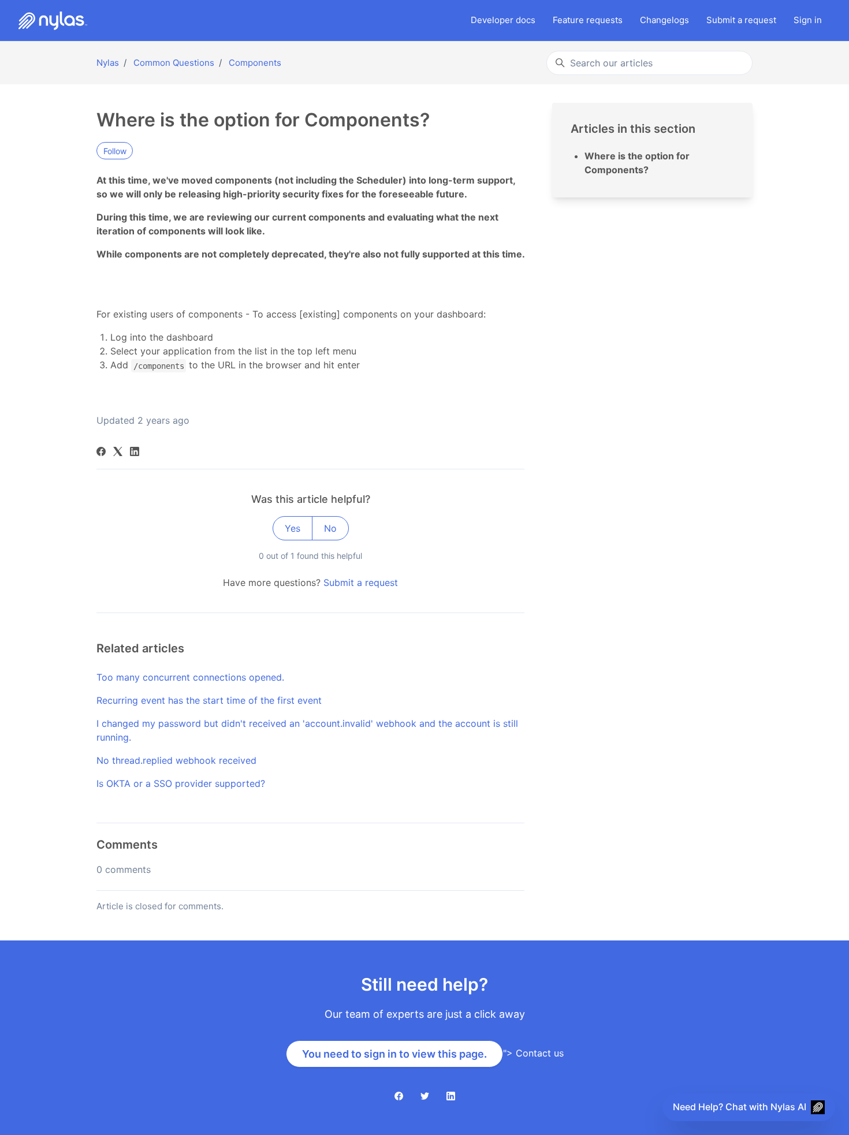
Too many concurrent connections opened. (190, 677)
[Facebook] (101, 452)
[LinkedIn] (134, 452)
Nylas (107, 62)
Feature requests (588, 19)
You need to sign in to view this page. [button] (394, 1054)
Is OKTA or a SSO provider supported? (180, 783)
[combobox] (649, 63)
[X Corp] (117, 452)
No (330, 528)
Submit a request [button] (741, 19)
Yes (292, 528)
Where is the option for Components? (637, 163)
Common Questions (173, 62)
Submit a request (360, 582)
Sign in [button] (808, 19)
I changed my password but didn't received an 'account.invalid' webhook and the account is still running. (307, 730)
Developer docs (503, 19)
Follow (114, 151)
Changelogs (664, 19)
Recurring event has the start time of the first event (209, 700)
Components (255, 62)
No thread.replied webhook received (176, 760)
